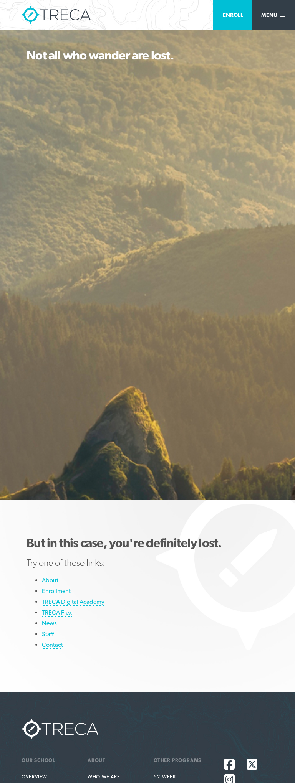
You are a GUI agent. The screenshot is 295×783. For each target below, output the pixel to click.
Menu (269, 15)
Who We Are (104, 777)
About (50, 580)
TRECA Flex (57, 612)
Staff (48, 634)
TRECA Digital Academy (73, 601)
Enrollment (56, 591)
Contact (52, 644)
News (49, 623)
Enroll (233, 15)
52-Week (165, 777)
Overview (34, 777)
